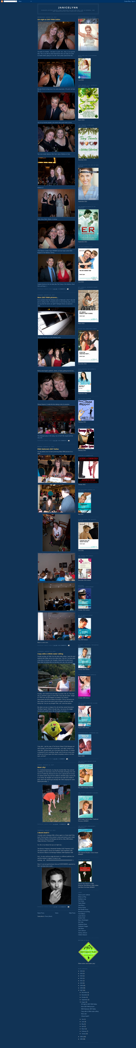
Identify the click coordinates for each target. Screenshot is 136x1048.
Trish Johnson (82, 930)
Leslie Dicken (81, 916)
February (84, 1031)
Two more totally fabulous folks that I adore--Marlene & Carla (53, 154)
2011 (81, 980)
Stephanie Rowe (82, 924)
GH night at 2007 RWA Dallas (48, 19)
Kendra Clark (81, 918)
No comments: (62, 440)
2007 (81, 990)
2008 (81, 988)
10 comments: (62, 906)
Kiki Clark (80, 922)
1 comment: (61, 758)
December (84, 992)
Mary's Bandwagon (83, 920)
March (83, 1029)
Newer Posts (40, 913)
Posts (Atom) (48, 916)
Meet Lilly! (41, 767)
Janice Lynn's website (84, 894)
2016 (81, 971)
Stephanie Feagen (83, 926)
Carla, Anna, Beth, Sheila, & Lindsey (47, 219)
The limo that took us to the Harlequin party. (49, 337)
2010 (81, 983)
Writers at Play (82, 897)
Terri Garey (81, 901)
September (85, 999)
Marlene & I (40, 187)
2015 (81, 973)
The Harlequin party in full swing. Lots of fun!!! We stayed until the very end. (55, 437)
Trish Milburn (81, 913)
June (83, 1021)
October (84, 997)
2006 (81, 1036)
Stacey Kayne (82, 907)
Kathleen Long (82, 899)
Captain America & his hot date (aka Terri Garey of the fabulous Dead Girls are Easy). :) (56, 285)
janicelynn (68, 7)
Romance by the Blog (84, 911)
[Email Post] (67, 289)
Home (56, 913)
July (83, 1019)
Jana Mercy (81, 905)
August (84, 1002)
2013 (81, 976)
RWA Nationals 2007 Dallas (48, 449)
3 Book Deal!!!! (43, 833)
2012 (81, 978)
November (84, 995)
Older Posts (72, 913)
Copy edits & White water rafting (50, 654)
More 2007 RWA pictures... (47, 297)
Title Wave (81, 928)
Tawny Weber (81, 903)
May (83, 1024)
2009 (81, 985)
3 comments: (62, 289)
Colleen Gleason (82, 934)
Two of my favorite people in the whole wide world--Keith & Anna (54, 122)
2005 (81, 1039)
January (84, 1033)
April (83, 1026)
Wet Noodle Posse (83, 909)
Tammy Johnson (82, 932)
